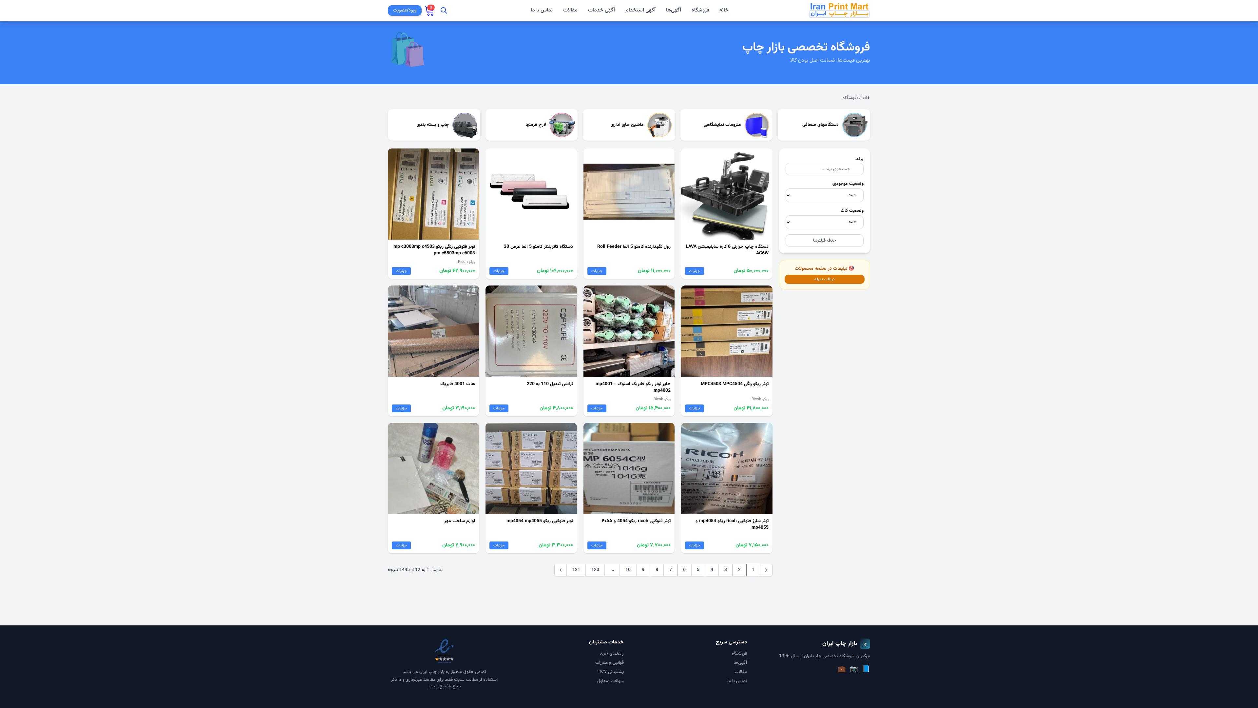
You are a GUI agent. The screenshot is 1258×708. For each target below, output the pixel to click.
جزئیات (694, 271)
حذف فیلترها (824, 240)
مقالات (570, 10)
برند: (859, 159)
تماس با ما (542, 10)
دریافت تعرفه (824, 279)
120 (595, 570)
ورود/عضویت (404, 10)
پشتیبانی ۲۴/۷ (610, 672)
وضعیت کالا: (852, 210)
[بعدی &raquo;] (560, 570)
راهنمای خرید (612, 653)
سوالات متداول (610, 681)
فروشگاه (700, 10)
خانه (724, 10)
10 (628, 570)
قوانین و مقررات (609, 662)
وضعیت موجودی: (847, 184)
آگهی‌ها (673, 10)
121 (576, 570)
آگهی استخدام (640, 10)
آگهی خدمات (601, 10)
